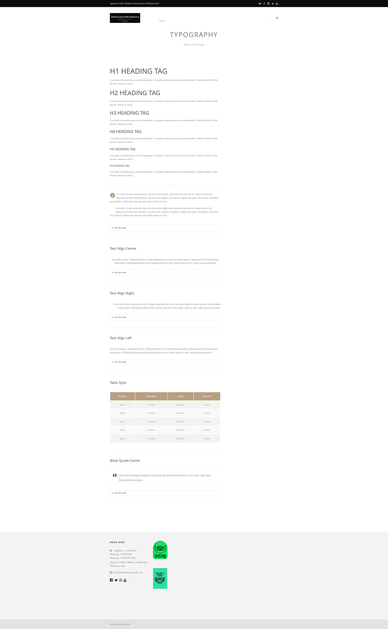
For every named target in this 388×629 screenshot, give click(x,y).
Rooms (174, 18)
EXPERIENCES (190, 18)
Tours (206, 18)
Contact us (259, 18)
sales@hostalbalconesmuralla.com (128, 572)
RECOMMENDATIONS (237, 18)
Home (162, 18)
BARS (218, 18)
